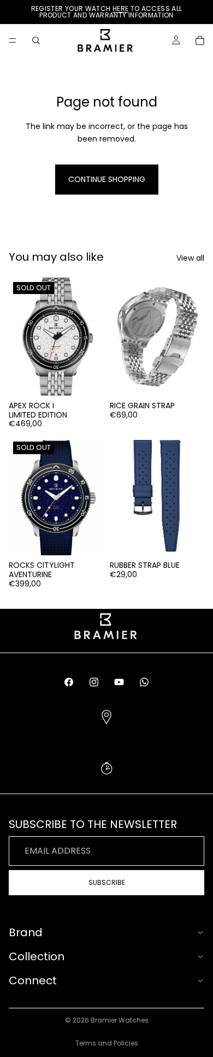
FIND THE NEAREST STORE (106, 730)
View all (190, 257)
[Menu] (12, 40)
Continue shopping (106, 179)
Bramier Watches (120, 1020)
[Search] (36, 40)
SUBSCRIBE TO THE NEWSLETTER (106, 781)
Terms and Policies (106, 1043)
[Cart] (200, 40)
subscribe (106, 882)
